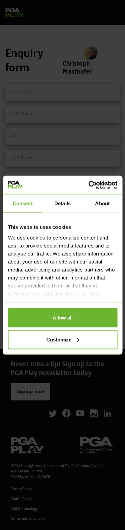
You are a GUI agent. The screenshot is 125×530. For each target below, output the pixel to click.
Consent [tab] (23, 203)
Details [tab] (62, 203)
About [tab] (102, 203)
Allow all (63, 317)
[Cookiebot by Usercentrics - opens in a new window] (89, 185)
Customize (58, 339)
